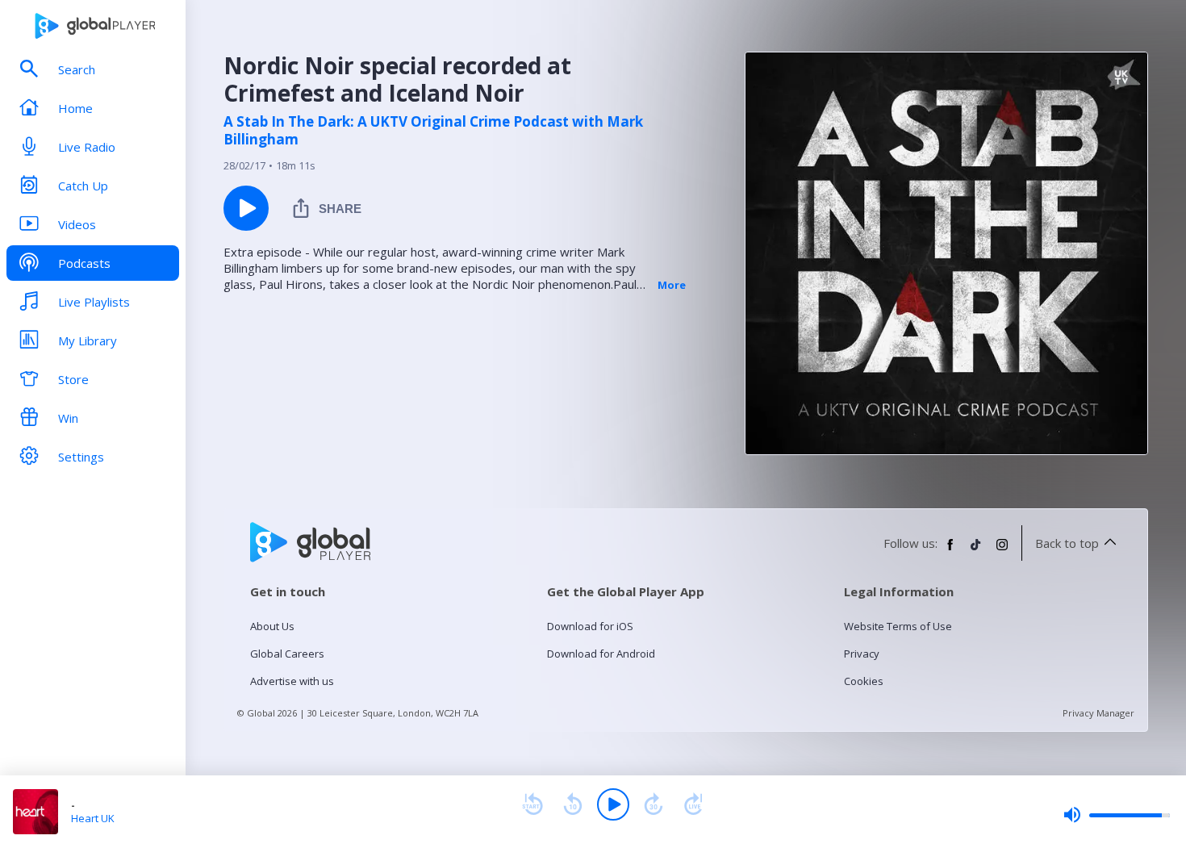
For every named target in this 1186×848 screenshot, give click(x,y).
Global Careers (287, 653)
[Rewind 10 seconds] (573, 804)
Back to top (1067, 543)
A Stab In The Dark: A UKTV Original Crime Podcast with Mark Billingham (433, 130)
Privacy (861, 653)
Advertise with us (292, 681)
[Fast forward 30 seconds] (653, 804)
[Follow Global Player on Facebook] (950, 551)
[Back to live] (694, 804)
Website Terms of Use (898, 626)
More (672, 285)
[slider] (1116, 815)
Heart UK (93, 818)
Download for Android (601, 653)
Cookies (863, 681)
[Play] (613, 804)
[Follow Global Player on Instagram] (1002, 551)
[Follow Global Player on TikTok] (976, 551)
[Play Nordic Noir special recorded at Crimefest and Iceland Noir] (246, 208)
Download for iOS (590, 626)
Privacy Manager (1098, 713)
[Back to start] (532, 804)
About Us (272, 626)
